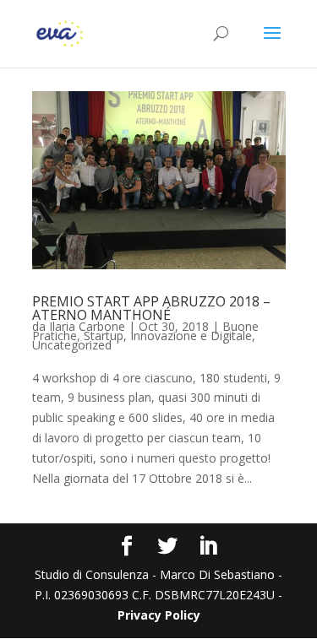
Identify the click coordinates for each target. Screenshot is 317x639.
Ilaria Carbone (87, 326)
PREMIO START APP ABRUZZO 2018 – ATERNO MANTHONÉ (151, 308)
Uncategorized (72, 345)
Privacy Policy (159, 615)
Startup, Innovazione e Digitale (168, 336)
